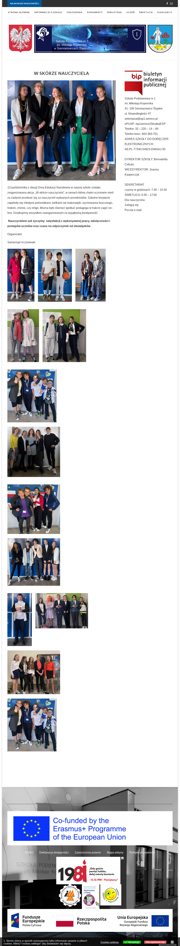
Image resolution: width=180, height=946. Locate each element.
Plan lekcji (164, 12)
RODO (29, 852)
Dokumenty (95, 12)
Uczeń (130, 12)
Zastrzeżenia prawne (88, 852)
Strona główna (19, 12)
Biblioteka (114, 12)
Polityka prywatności (142, 852)
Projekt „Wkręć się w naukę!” (56, 3)
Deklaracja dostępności (54, 852)
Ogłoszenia (74, 12)
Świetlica (146, 12)
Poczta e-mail (133, 210)
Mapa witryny (115, 852)
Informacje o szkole (48, 12)
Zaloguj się (132, 204)
